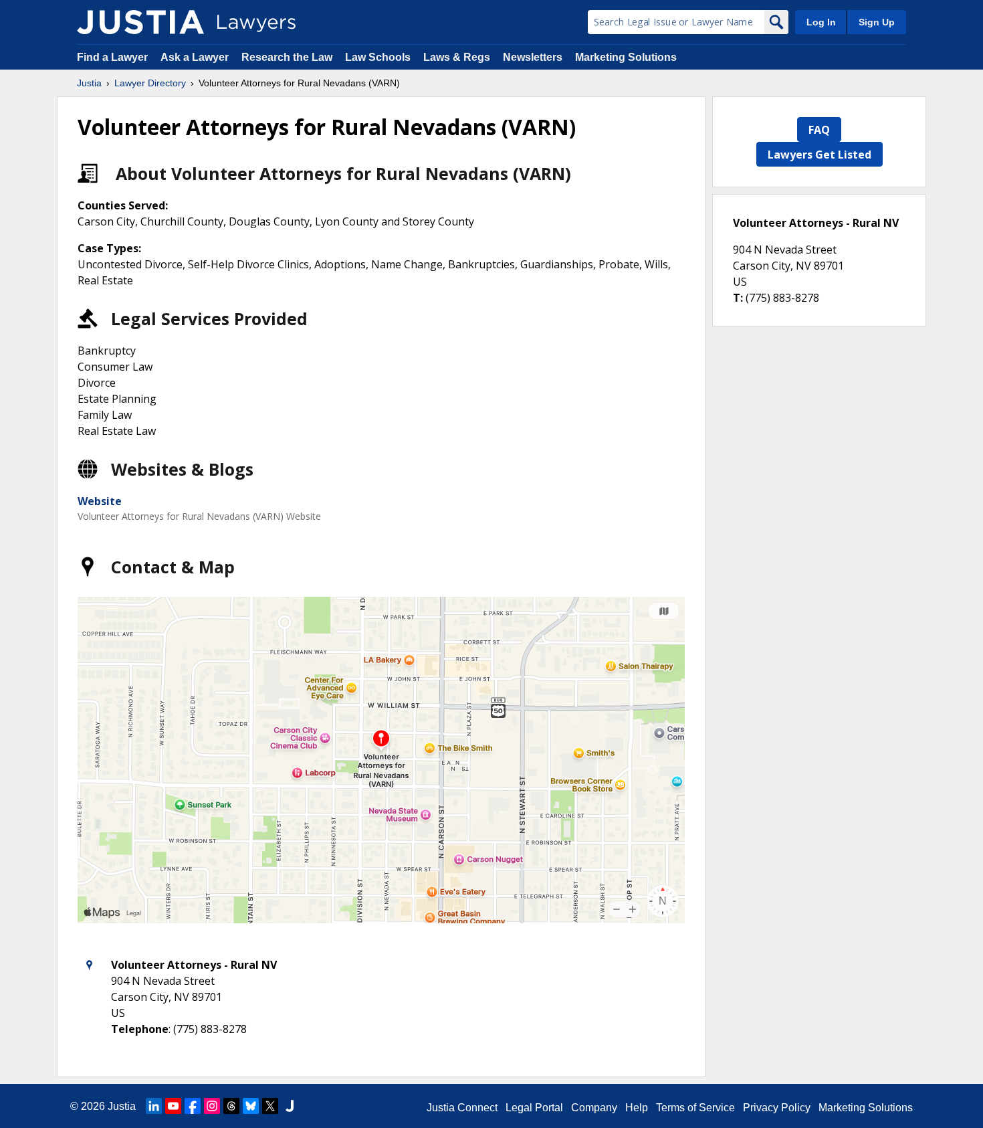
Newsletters (532, 57)
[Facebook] (193, 1106)
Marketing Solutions (626, 57)
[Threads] (231, 1106)
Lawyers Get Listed (819, 154)
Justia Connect (462, 1107)
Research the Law (286, 57)
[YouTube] (173, 1106)
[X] (270, 1106)
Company (594, 1107)
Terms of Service (695, 1107)
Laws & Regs (456, 57)
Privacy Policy (776, 1107)
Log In (821, 22)
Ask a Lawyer (195, 57)
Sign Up (877, 22)
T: (738, 297)
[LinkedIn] (154, 1106)
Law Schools (378, 57)
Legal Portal (534, 1107)
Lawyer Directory (150, 83)
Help (636, 1107)
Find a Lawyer (112, 57)
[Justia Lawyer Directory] (140, 22)
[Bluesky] (251, 1106)
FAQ (819, 129)
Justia (89, 83)
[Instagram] (212, 1106)
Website (100, 501)
